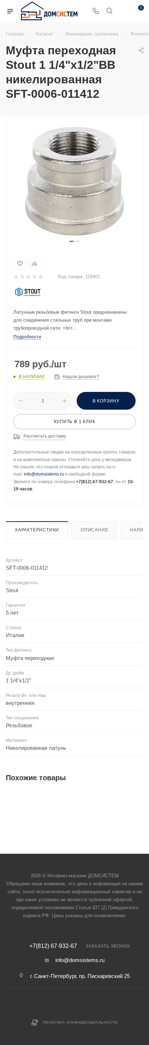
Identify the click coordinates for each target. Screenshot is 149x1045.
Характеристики (37, 529)
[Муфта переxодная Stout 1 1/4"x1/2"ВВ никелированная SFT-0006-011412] (74, 181)
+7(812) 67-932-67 (53, 946)
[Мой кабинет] (123, 11)
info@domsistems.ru (44, 474)
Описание (94, 529)
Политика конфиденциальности (80, 1022)
